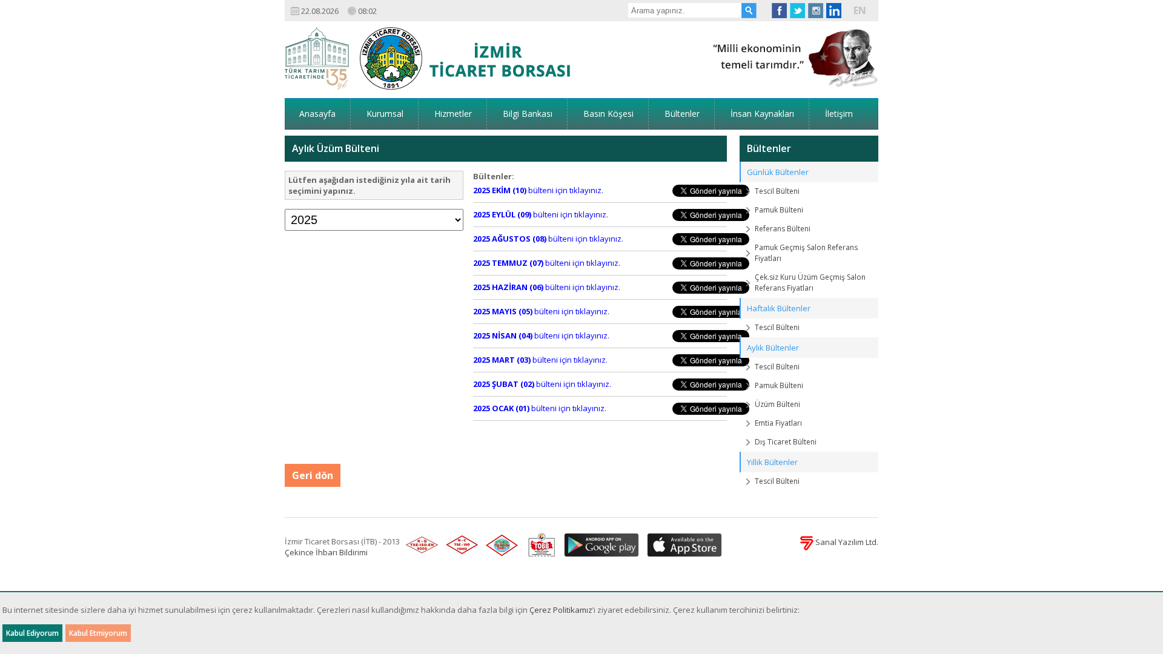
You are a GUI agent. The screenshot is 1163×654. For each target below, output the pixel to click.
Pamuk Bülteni (779, 210)
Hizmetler (453, 113)
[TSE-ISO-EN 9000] (420, 545)
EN (859, 10)
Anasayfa (317, 113)
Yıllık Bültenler (772, 462)
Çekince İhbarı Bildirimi (326, 552)
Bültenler (682, 113)
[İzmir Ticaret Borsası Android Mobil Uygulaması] (599, 545)
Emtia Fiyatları (778, 423)
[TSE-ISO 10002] (460, 545)
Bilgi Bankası (527, 113)
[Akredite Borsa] (539, 545)
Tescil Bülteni (777, 191)
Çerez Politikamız (560, 609)
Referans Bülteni (782, 228)
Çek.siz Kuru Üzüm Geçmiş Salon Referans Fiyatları (810, 282)
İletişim (839, 113)
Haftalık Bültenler (778, 308)
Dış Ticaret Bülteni (786, 442)
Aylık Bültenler (773, 347)
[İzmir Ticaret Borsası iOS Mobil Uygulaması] (681, 545)
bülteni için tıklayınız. (538, 190)
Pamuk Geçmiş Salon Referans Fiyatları (806, 252)
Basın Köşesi (608, 113)
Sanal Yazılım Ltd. (845, 542)
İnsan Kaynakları (762, 113)
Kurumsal (384, 113)
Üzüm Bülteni (777, 404)
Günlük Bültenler (778, 172)
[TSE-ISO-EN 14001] (500, 545)
